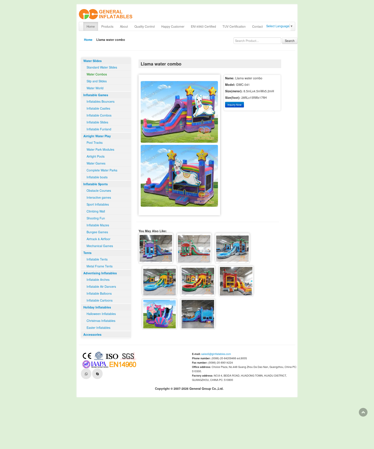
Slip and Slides (97, 81)
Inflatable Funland (99, 129)
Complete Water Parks (102, 170)
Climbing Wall (96, 211)
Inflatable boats (97, 177)
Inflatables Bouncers (100, 101)
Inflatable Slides (97, 122)
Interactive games (99, 197)
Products (107, 26)
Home (91, 26)
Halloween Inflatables (101, 314)
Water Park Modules (100, 149)
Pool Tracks (95, 142)
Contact (257, 26)
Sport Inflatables (98, 204)
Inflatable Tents (97, 259)
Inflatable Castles (98, 108)
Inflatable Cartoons (100, 300)
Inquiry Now (234, 104)
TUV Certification (234, 26)
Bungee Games (97, 232)
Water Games (96, 163)
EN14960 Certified (203, 26)
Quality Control (144, 26)
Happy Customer (172, 26)
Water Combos (97, 74)
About (124, 26)
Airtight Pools (96, 156)
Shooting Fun (96, 218)
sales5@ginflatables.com (216, 354)
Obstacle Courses (99, 190)
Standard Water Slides (102, 67)
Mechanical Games (100, 246)
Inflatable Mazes (98, 225)
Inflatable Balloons (99, 293)
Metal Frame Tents (100, 266)
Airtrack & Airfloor (98, 239)
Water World (95, 88)
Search (290, 40)
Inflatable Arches (98, 279)
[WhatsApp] (86, 373)
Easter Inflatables (98, 327)
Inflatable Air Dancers (101, 286)
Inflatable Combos (99, 115)
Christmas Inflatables (101, 320)
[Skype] (97, 373)
